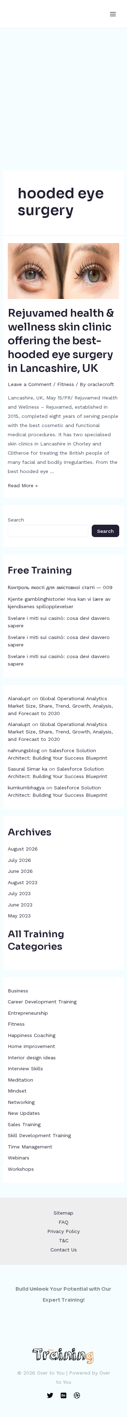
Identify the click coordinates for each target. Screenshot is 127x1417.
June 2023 (20, 905)
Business (18, 990)
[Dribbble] (77, 1395)
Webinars (18, 1157)
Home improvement (31, 1046)
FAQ (63, 1222)
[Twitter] (50, 1395)
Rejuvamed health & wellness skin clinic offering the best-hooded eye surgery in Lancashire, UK (61, 340)
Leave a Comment (30, 384)
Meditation (20, 1080)
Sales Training (24, 1124)
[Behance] (63, 1395)
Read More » (23, 485)
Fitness (16, 1024)
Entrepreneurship (28, 1013)
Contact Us (63, 1249)
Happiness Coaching (31, 1035)
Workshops (21, 1169)
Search (16, 520)
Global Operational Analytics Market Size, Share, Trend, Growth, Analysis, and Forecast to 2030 (60, 706)
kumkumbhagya (26, 787)
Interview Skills (25, 1068)
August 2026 (23, 849)
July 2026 (19, 860)
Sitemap (63, 1213)
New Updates (24, 1113)
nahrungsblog (24, 750)
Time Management (30, 1147)
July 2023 (19, 893)
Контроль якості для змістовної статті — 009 (60, 587)
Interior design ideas (32, 1057)
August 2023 (22, 882)
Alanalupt (19, 698)
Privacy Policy (63, 1231)
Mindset (17, 1091)
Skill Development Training (39, 1135)
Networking (21, 1102)
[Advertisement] (63, 95)
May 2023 (19, 915)
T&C (63, 1240)
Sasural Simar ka (27, 769)
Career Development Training (42, 1001)
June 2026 (20, 871)
